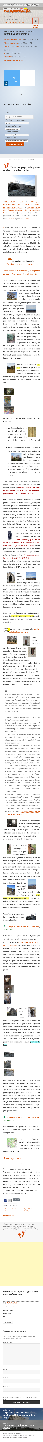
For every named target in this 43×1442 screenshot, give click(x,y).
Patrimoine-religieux (32, 210)
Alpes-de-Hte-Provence (14, 40)
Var (5, 53)
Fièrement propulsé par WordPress (12, 1433)
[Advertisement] (21, 1264)
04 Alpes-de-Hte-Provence (30, 205)
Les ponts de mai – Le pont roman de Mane (22, 1118)
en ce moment (14, 22)
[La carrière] (21, 391)
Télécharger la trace (13, 1159)
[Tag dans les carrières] (21, 401)
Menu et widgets (35, 21)
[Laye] (21, 1072)
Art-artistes (30, 207)
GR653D (20, 207)
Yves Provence (12, 1303)
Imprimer (16, 1199)
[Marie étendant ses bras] (21, 998)
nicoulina (21, 202)
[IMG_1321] (21, 989)
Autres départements (13, 60)
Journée (11, 219)
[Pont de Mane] (21, 1053)
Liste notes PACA (10, 9)
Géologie (32, 1228)
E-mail (6, 1378)
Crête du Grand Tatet (8, 1215)
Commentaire (9, 1342)
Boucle (27, 219)
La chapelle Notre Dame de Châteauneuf (22, 927)
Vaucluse (8, 57)
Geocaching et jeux (10, 207)
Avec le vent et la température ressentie (22, 264)
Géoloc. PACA (32, 5)
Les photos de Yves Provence (16, 271)
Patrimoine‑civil (8, 213)
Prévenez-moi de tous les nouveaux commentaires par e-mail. (21, 1398)
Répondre (7, 1322)
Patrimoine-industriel (15, 210)
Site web (6, 1387)
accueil (8, 5)
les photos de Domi (32, 274)
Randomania (17, 11)
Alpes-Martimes (11, 43)
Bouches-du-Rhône (12, 47)
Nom (5, 1369)
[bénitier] (21, 980)
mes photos (17, 274)
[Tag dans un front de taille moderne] (21, 410)
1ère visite (18, 5)
